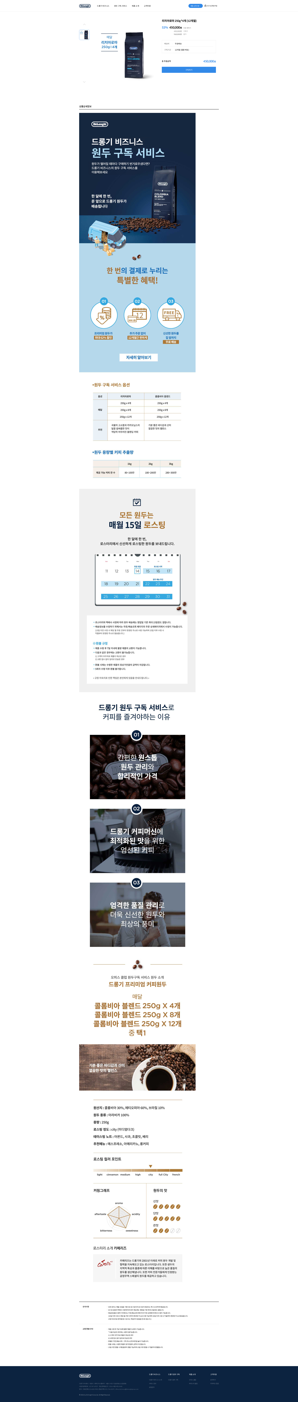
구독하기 (188, 69)
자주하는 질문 (214, 1383)
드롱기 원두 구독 (173, 1380)
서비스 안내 (152, 1383)
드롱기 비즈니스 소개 (155, 1380)
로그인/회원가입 (212, 6)
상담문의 (151, 1387)
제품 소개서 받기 (195, 6)
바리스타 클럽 (193, 1383)
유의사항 (86, 1306)
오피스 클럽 (192, 1380)
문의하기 (213, 1380)
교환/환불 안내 (88, 1329)
